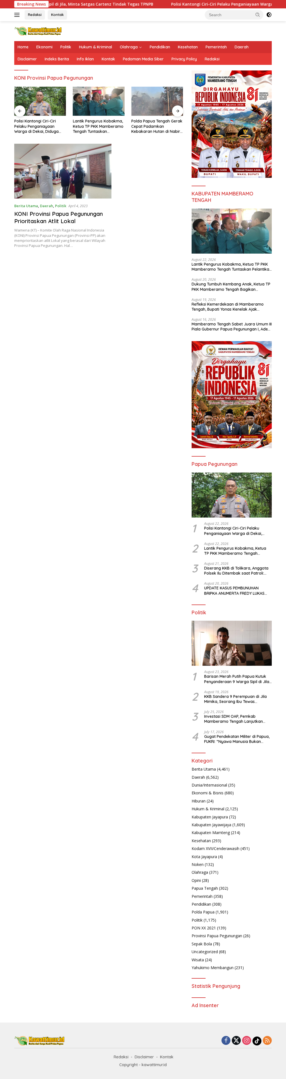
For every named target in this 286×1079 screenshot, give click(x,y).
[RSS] (267, 1041)
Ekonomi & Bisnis (207, 792)
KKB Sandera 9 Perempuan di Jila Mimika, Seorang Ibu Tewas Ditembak (235, 699)
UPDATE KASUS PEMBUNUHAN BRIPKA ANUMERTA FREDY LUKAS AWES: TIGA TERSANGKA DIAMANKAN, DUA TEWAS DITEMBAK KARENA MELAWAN (237, 590)
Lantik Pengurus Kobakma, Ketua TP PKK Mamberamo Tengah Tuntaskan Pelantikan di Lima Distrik (98, 126)
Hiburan (199, 801)
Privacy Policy (184, 59)
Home (23, 46)
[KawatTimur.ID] (38, 30)
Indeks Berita (57, 59)
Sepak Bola (202, 943)
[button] (257, 14)
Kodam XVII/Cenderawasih (215, 848)
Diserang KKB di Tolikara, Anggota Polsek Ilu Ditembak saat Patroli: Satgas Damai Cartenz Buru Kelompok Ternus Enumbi (236, 571)
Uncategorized (205, 951)
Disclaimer (27, 59)
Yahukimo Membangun (212, 967)
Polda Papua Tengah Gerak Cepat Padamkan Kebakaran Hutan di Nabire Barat (156, 126)
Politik (65, 46)
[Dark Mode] (269, 15)
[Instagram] (246, 1041)
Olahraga (129, 46)
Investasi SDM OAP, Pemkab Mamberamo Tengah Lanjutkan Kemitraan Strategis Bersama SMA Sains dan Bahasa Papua (236, 719)
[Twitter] (236, 1041)
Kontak (57, 14)
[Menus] (18, 15)
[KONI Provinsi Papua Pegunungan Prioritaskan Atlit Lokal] (62, 171)
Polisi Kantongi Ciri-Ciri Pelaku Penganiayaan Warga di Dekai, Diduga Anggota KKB (36, 126)
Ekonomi (44, 46)
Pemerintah (216, 46)
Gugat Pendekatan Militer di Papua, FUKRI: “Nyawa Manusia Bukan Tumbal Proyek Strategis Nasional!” (237, 739)
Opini (196, 880)
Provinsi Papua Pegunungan (217, 935)
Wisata (198, 959)
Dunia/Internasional (209, 785)
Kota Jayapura (204, 856)
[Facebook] (225, 1041)
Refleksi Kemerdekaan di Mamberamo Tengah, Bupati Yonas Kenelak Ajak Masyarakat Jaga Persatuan (228, 307)
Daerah (242, 46)
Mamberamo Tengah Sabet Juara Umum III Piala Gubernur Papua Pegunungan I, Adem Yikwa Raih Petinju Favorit (232, 327)
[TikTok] (256, 1040)
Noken (198, 864)
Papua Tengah (205, 888)
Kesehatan (188, 46)
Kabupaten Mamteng (211, 832)
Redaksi (35, 14)
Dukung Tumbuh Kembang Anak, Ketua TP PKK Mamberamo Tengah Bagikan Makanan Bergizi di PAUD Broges (231, 287)
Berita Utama (26, 205)
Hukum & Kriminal (95, 46)
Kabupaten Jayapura (210, 817)
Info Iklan (85, 59)
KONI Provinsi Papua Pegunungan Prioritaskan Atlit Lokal (58, 217)
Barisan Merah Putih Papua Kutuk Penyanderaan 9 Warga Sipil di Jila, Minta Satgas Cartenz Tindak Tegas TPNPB (237, 679)
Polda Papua (203, 912)
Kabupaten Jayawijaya (211, 824)
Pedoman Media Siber (143, 59)
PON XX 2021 (204, 928)
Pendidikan (160, 46)
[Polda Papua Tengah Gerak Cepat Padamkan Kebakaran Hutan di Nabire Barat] (157, 101)
